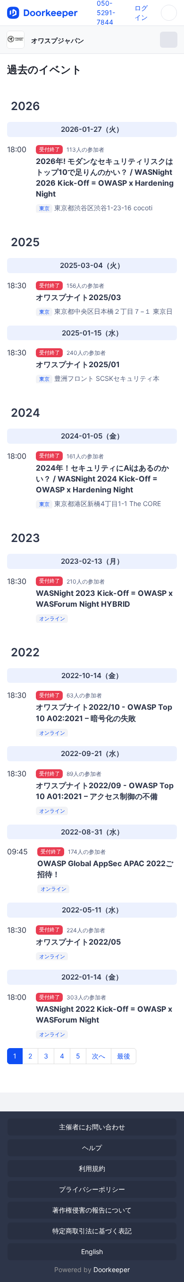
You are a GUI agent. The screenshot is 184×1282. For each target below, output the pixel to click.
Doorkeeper (111, 1269)
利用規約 (92, 1168)
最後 (123, 1056)
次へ (98, 1056)
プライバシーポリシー (92, 1189)
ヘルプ (92, 1148)
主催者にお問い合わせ (92, 1127)
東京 (44, 208)
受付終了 (49, 149)
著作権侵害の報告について (92, 1210)
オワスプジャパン (57, 40)
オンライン (52, 618)
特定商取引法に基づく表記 (92, 1231)
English (92, 1252)
